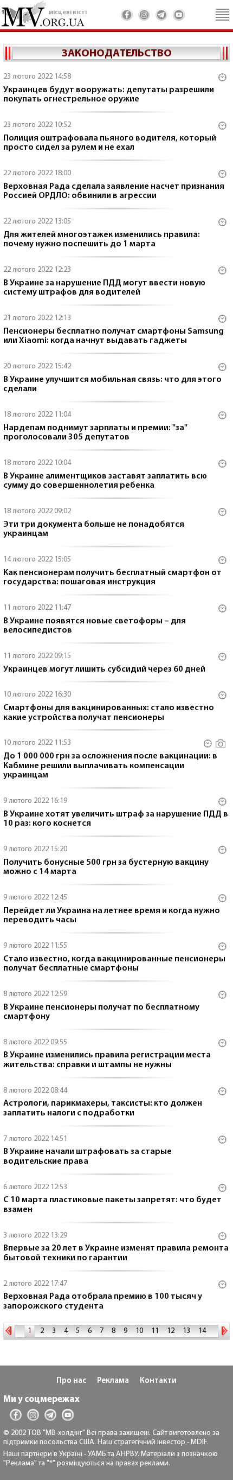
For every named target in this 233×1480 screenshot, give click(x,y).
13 (186, 1331)
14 (202, 1331)
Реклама (113, 1381)
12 (170, 1331)
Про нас (71, 1381)
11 (155, 1331)
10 (139, 1331)
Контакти (158, 1381)
